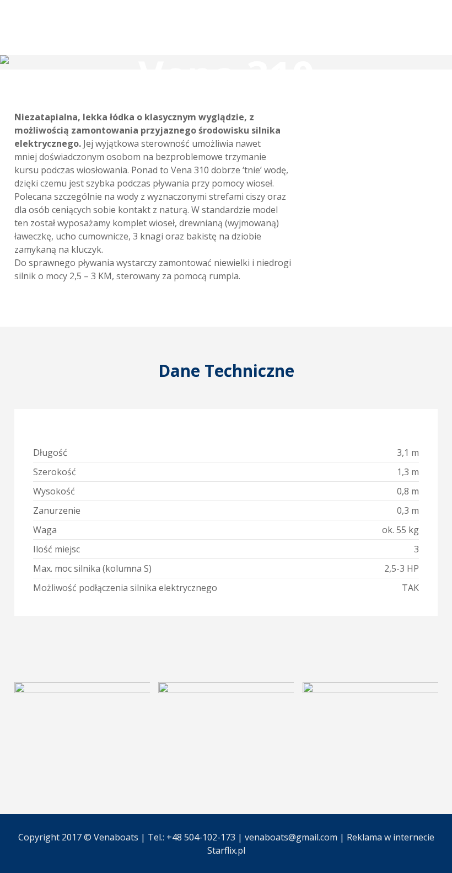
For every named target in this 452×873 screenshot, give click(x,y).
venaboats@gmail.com (291, 837)
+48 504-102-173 (200, 837)
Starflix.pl (226, 850)
